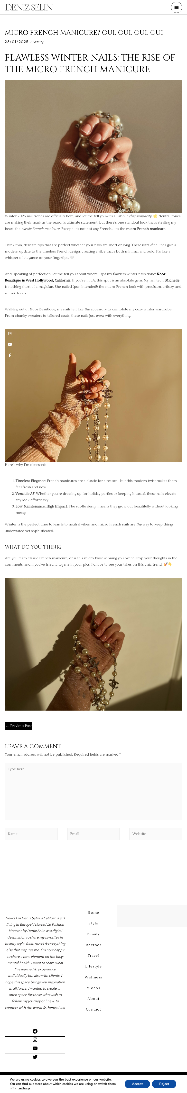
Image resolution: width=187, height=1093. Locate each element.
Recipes (93, 945)
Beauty (38, 42)
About (93, 999)
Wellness (93, 977)
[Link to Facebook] (35, 1033)
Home (93, 913)
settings (24, 1088)
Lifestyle (93, 966)
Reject (164, 1084)
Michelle (172, 280)
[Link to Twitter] (35, 1059)
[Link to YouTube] (35, 1050)
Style (93, 923)
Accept (137, 1084)
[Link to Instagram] (35, 1042)
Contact (93, 1010)
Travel (94, 956)
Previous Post (19, 726)
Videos (93, 988)
